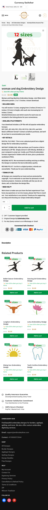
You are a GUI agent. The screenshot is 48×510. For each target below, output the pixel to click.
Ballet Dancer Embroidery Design (13, 280)
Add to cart (29, 208)
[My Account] (40, 15)
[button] (43, 30)
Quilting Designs (8, 455)
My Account (6, 470)
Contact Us (6, 473)
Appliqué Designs (8, 452)
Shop (8, 23)
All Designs (6, 446)
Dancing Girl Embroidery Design (36, 280)
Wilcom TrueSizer (8, 491)
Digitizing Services (9, 476)
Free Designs (6, 461)
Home (3, 23)
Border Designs (7, 449)
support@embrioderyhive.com (17, 432)
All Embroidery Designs (18, 23)
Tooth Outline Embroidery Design (37, 366)
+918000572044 (14, 437)
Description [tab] (6, 243)
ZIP (3, 488)
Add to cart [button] (14, 293)
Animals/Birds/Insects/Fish (35, 23)
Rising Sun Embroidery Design (12, 366)
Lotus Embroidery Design (37, 322)
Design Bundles (7, 458)
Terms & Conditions (9, 485)
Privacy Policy (7, 479)
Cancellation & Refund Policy (12, 482)
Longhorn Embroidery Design (11, 323)
